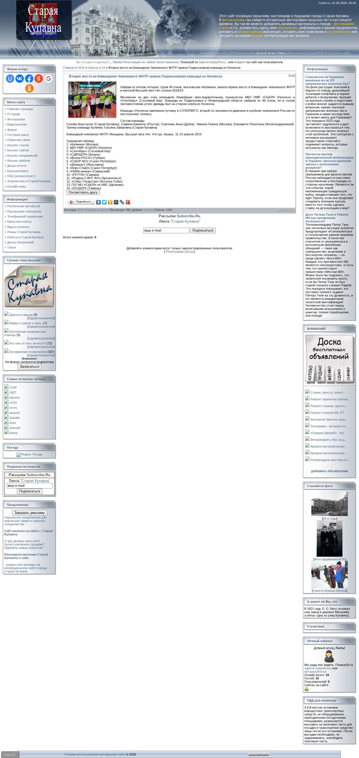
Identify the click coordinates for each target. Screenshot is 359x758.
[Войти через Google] (48, 78)
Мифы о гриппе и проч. (26, 323)
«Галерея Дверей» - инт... (328, 433)
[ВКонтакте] (99, 202)
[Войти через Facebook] (29, 78)
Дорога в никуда (21, 314)
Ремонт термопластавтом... (330, 399)
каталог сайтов (249, 32)
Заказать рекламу (29, 513)
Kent (13, 422)
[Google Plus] (128, 202)
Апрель (93, 67)
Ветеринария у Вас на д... (328, 439)
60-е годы (330, 518)
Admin (13, 433)
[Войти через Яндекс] (38, 78)
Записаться (29, 366)
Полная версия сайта (214, 52)
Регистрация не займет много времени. (151, 62)
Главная (69, 67)
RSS (319, 52)
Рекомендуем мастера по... (330, 460)
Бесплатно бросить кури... (329, 419)
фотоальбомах (234, 20)
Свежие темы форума (24, 260)
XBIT (13, 392)
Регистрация (296, 52)
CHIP (13, 387)
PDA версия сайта (243, 52)
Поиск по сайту (340, 52)
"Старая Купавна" (35, 481)
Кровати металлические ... (329, 446)
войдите (240, 62)
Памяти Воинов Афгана (329, 590)
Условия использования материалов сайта (94, 754)
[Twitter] (104, 202)
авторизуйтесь (314, 671)
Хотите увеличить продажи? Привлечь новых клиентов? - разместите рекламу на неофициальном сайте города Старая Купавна (26, 558)
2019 (81, 67)
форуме (257, 36)
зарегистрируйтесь (212, 62)
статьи (224, 28)
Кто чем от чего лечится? (28, 343)
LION (13, 402)
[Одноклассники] (110, 202)
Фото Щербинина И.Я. (329, 559)
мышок (15, 412)
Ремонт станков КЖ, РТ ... (329, 412)
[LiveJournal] (122, 202)
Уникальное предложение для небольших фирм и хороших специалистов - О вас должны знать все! (28, 529)
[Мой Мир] (116, 202)
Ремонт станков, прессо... (329, 406)
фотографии (344, 24)
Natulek (15, 417)
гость (13, 407)
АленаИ (15, 428)
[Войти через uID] (10, 78)
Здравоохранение (41, 318)
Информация (317, 69)
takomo (15, 397)
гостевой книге (339, 32)
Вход (311, 52)
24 (103, 67)
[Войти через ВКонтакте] (19, 78)
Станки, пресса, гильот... (328, 392)
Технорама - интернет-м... (329, 426)
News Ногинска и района (93, 210)
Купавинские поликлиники (28, 351)
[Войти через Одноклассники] (29, 88)
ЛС (326, 52)
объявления (287, 28)
